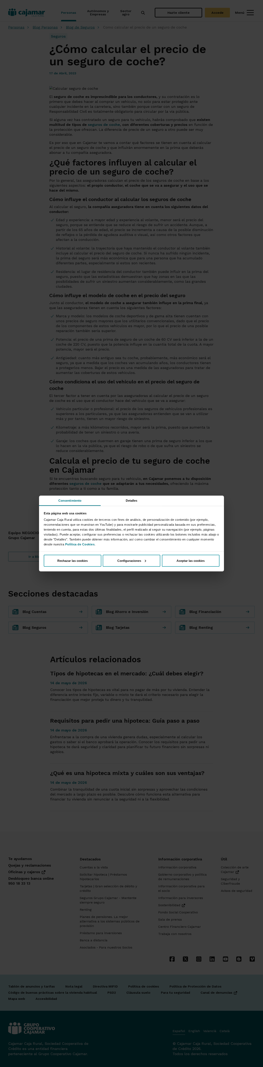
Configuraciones (129, 560)
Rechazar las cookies (72, 560)
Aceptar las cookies (190, 560)
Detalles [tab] (131, 500)
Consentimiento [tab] (69, 500)
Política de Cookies (80, 544)
